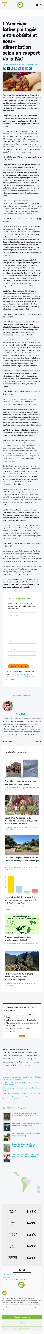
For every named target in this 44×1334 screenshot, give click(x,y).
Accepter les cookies (22, 1317)
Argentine (25, 788)
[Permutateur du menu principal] (4, 4)
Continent (25, 827)
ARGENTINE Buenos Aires (22, 1258)
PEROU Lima (22, 1223)
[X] (40, 5)
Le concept (6, 1277)
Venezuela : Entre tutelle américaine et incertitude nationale (22, 1093)
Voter (22, 1036)
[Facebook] (36, 5)
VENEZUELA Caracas (22, 1234)
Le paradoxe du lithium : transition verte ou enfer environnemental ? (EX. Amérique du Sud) (21, 900)
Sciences (31, 827)
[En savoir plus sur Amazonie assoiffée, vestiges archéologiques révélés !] (22, 924)
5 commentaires (10, 907)
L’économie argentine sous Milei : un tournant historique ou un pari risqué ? (22, 860)
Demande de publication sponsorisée (15, 1279)
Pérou (30, 983)
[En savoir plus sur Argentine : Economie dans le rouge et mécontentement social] (22, 768)
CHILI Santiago (22, 1246)
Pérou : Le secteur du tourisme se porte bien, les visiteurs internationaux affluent (20, 977)
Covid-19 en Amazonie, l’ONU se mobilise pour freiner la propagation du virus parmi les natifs (21, 821)
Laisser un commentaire (12, 788)
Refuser (22, 1323)
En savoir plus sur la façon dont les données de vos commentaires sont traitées (21, 676)
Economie (32, 788)
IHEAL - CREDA (24, 1065)
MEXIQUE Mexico (22, 1211)
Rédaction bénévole (9, 1275)
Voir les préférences (22, 1329)
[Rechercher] (36, 13)
